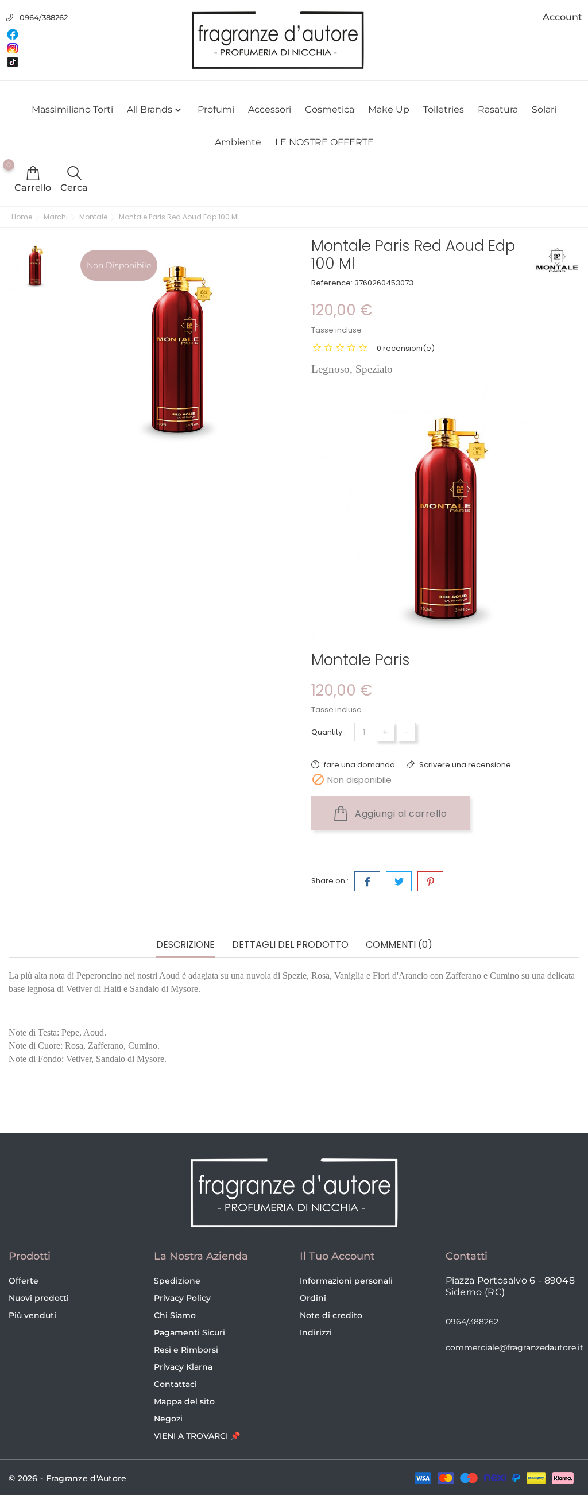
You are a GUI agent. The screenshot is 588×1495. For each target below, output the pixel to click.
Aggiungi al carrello (400, 813)
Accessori (269, 109)
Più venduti (32, 1315)
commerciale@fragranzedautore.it (514, 1347)
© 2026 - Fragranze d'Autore (68, 1478)
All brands (155, 109)
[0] (32, 172)
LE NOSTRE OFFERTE (324, 142)
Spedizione (177, 1281)
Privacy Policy (182, 1298)
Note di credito (331, 1315)
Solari (544, 109)
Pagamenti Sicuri (189, 1332)
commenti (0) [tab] (399, 945)
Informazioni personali (346, 1281)
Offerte (23, 1281)
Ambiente (238, 142)
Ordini (313, 1298)
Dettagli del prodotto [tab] (290, 945)
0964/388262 (44, 17)
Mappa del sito (184, 1401)
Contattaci (175, 1384)
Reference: (332, 282)
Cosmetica (329, 109)
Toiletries (443, 109)
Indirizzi (316, 1332)
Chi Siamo (175, 1315)
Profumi (216, 109)
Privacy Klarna (183, 1367)
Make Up (388, 109)
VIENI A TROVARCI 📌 (197, 1436)
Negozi (168, 1418)
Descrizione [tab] (185, 945)
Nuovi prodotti (39, 1298)
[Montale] (556, 260)
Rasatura (498, 109)
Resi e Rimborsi (186, 1350)
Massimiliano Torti (72, 109)
